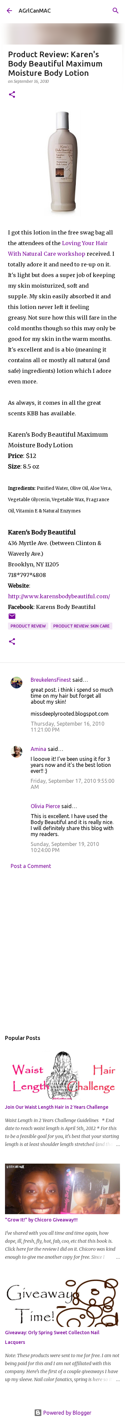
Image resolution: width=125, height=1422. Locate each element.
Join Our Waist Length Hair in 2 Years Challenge (56, 1107)
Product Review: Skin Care (81, 626)
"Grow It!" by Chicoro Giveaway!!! (41, 1219)
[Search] (116, 11)
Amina (38, 749)
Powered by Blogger (66, 1413)
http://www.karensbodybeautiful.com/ (59, 596)
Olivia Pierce (45, 806)
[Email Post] (12, 619)
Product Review (28, 626)
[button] (12, 94)
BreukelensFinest (51, 680)
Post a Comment (31, 866)
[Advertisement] (62, 952)
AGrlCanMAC (35, 11)
